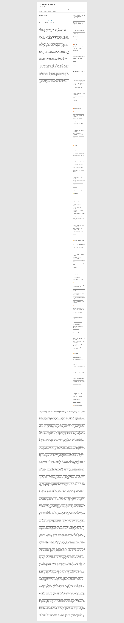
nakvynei (47, 565)
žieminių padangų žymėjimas (64, 411)
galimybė (53, 530)
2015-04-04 (47, 61)
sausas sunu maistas (67, 463)
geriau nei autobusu (62, 498)
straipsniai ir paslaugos (42, 555)
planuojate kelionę (77, 500)
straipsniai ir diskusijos (56, 551)
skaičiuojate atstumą (57, 501)
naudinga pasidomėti (72, 519)
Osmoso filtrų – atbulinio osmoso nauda (79, 391)
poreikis (77, 581)
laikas (82, 599)
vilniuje (40, 522)
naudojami (69, 594)
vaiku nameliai (53, 475)
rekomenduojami (50, 603)
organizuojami (63, 591)
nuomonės (77, 552)
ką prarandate (74, 499)
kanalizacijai (52, 526)
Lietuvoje (64, 580)
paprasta (77, 541)
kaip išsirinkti (50, 534)
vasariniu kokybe (65, 608)
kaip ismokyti (46, 471)
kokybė (69, 527)
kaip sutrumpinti (61, 497)
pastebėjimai (54, 585)
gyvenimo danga (79, 518)
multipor (54, 493)
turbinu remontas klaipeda (47, 447)
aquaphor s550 (56, 427)
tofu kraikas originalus (75, 455)
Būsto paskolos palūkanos (77, 332)
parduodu (58, 595)
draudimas (40, 540)
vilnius (44, 522)
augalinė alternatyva (51, 461)
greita (66, 601)
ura (74, 587)
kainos (48, 522)
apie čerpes (50, 486)
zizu (45, 559)
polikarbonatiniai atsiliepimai (72, 464)
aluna (65, 471)
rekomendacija (77, 540)
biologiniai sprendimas (60, 515)
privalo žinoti (46, 518)
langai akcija (58, 66)
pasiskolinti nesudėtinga (75, 447)
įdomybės (47, 586)
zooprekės (75, 470)
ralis (56, 572)
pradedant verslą (60, 580)
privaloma (40, 573)
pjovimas (63, 592)
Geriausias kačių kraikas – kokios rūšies (78, 155)
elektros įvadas (71, 578)
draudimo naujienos (81, 541)
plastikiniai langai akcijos (48, 69)
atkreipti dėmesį (72, 498)
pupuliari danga (82, 519)
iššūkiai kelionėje (66, 497)
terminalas (80, 571)
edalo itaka (40, 462)
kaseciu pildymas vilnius (75, 478)
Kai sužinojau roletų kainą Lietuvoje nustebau (50, 20)
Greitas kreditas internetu (78, 322)
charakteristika (43, 534)
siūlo (71, 599)
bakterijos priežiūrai (41, 490)
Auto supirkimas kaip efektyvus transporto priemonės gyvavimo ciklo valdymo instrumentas (79, 115)
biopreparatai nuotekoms (59, 476)
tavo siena (63, 588)
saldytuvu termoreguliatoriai (79, 441)
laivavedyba (83, 591)
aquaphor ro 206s (43, 428)
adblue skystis (47, 441)
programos (67, 486)
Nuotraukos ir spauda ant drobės (78, 78)
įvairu (56, 586)
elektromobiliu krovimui (45, 456)
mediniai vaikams (48, 475)
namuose (69, 602)
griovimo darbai (72, 492)
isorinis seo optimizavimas (45, 438)
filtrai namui (47, 419)
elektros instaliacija (49, 577)
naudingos (55, 536)
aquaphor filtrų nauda (51, 424)
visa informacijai (46, 556)
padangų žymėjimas (50, 411)
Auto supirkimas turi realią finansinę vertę (79, 378)
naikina (40, 526)
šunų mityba (79, 469)
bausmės (40, 529)
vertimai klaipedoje (68, 545)
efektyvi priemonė (58, 514)
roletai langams (46, 73)
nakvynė (47, 563)
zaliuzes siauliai (48, 83)
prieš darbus (66, 535)
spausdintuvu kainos (58, 479)
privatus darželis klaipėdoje (43, 484)
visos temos (60, 555)
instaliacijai (81, 574)
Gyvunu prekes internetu (77, 108)
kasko (75, 523)
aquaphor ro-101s (52, 425)
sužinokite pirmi (41, 556)
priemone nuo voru (71, 428)
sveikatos (69, 523)
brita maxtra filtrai (61, 471)
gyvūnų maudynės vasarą (73, 469)
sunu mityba (50, 462)
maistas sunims (46, 469)
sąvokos (82, 529)
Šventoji (83, 566)
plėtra (51, 572)
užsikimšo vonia (69, 514)
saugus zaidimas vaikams (56, 439)
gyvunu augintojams (70, 460)
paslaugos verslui (62, 551)
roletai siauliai (54, 75)
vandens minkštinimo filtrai (70, 419)
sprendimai (63, 603)
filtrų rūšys (69, 411)
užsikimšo (54, 514)
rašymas (48, 562)
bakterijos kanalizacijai (49, 439)
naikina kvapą (54, 515)
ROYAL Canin (75, 364)
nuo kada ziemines (70, 439)
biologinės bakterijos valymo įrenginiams (46, 594)
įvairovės (44, 586)
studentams (77, 573)
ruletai (54, 79)
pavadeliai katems (46, 463)
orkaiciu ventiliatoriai (53, 442)
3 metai (61, 511)
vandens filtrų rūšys (64, 418)
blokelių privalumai (64, 508)
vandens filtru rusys (42, 425)
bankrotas (43, 512)
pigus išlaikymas (69, 513)
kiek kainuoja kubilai (74, 433)
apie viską (64, 550)
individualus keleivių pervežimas (70, 522)
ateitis (71, 585)
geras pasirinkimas (41, 518)
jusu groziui (67, 543)
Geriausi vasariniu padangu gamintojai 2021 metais (49, 455)
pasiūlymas (56, 563)
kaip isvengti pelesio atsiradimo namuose (62, 431)
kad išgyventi (77, 555)
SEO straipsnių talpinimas (47, 5)
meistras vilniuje (79, 456)
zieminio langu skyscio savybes (66, 440)
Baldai (43, 9)
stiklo (61, 592)
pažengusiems (72, 572)
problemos (43, 595)
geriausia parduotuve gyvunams (73, 462)
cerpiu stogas (82, 485)
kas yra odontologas (55, 471)
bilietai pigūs (48, 548)
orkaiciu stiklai (65, 442)
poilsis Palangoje (53, 549)
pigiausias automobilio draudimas (47, 497)
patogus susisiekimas (51, 501)
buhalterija (59, 548)
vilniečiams (76, 591)
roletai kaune (56, 72)
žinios (78, 587)
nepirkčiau (47, 535)
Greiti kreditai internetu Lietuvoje (78, 330)
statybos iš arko (57, 491)
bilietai (77, 549)
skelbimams (75, 550)
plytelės (46, 603)
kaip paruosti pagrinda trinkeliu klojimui (72, 491)
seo (83, 479)
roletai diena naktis (64, 71)
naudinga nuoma (44, 599)
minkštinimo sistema (61, 412)
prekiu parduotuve (80, 462)
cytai (57, 542)
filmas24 (62, 542)
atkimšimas (73, 514)
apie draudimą (49, 600)
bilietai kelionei (60, 552)
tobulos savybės (64, 519)
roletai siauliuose (58, 75)
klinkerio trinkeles (49, 476)
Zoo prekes (75, 44)
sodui (67, 468)
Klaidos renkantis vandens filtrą (77, 118)
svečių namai (77, 570)
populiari (66, 534)
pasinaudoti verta (66, 512)
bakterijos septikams (80, 489)
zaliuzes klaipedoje (51, 82)
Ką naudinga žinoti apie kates (77, 48)
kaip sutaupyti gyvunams (53, 460)
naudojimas (47, 536)
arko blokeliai (59, 506)
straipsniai (40, 467)
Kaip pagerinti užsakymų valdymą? (78, 87)
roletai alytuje (50, 71)
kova (45, 536)
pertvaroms (40, 584)
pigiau (78, 593)
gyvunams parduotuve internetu (64, 462)
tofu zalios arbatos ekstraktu (67, 455)
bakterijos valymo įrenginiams (65, 544)
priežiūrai (47, 528)
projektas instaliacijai (80, 577)
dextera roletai (57, 65)
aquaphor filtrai (76, 421)
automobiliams (44, 551)
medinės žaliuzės (60, 67)
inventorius (60, 594)
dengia (64, 533)
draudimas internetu (78, 596)
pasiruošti (52, 541)
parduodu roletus (43, 68)
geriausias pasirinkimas (46, 504)
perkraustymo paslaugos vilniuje (72, 456)
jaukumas (59, 535)
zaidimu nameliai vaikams (59, 478)
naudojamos (75, 537)
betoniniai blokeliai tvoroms (68, 506)
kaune (66, 520)
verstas (73, 533)
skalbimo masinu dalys (69, 454)
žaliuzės (52, 81)
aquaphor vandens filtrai (70, 421)
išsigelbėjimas (65, 511)
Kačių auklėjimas (75, 50)
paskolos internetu (81, 447)
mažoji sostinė (56, 521)
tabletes (72, 505)
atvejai (81, 530)
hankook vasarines (41, 609)
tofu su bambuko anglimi (60, 455)
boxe (63, 584)
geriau (74, 500)
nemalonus (55, 527)
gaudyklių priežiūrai (65, 507)
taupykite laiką (51, 513)
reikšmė (66, 572)
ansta (59, 542)
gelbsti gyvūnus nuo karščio (65, 469)
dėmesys (45, 520)
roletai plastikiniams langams (62, 74)
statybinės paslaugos (80, 493)
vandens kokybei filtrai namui (54, 417)
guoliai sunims (82, 457)
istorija (83, 592)
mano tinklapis (61, 584)
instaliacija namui (74, 577)
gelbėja (62, 599)
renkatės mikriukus (63, 501)
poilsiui (72, 565)
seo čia (59, 556)
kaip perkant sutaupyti (56, 462)
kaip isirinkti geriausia (46, 477)
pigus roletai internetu (57, 68)
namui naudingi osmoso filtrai (81, 413)
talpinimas (47, 523)
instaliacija (53, 577)
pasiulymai (60, 550)
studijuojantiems (73, 573)
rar (82, 563)
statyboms (54, 587)
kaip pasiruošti (44, 499)
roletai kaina (44, 40)
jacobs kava (48, 545)
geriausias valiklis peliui (74, 435)
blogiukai (82, 562)
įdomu (52, 591)
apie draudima (48, 551)
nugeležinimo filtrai (56, 428)
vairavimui (58, 559)
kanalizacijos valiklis (57, 564)
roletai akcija (46, 71)
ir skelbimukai (62, 556)
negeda (74, 544)
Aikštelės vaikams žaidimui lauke (79, 240)
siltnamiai (79, 446)
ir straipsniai (71, 551)
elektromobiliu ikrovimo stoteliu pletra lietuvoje (52, 434)
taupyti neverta (77, 519)
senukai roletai (58, 79)
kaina (67, 519)
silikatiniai (76, 603)
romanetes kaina (50, 79)
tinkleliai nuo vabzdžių (51, 80)
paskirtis (40, 508)
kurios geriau (58, 518)
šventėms (40, 599)
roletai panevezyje (51, 74)
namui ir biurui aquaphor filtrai (75, 425)
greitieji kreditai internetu (65, 448)
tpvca (73, 581)
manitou (82, 543)
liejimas (43, 596)
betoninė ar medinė (75, 507)
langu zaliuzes (47, 67)
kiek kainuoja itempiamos (54, 446)
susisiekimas (73, 521)
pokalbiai (56, 555)
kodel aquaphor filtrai (46, 426)
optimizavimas (66, 579)
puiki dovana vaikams (82, 431)
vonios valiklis (76, 505)
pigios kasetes (80, 544)
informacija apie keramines (68, 518)
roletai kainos (47, 72)
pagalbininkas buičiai (70, 504)
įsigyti (56, 534)
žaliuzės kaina (61, 81)
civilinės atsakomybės (79, 523)
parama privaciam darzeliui (78, 442)
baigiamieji (59, 573)
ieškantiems (44, 600)
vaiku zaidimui (72, 440)
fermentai (74, 536)
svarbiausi (76, 599)
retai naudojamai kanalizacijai (73, 489)
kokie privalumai (70, 508)
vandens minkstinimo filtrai (49, 428)
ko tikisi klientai (69, 490)
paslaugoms (48, 558)
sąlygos (73, 599)
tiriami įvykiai (49, 529)
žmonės (64, 541)
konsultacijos (67, 557)
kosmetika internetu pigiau (54, 482)
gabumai (82, 572)
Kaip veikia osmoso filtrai (76, 121)
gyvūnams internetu (53, 470)
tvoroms (83, 507)
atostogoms (46, 541)
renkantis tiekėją (83, 500)
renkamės (47, 527)
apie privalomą (60, 529)
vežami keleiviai (74, 497)
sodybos (62, 559)
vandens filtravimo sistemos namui (68, 416)
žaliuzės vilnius (57, 83)
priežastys (81, 528)
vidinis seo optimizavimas (53, 438)
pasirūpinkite (44, 533)
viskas (76, 584)
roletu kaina (62, 76)
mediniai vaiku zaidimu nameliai (43, 478)
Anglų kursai (57, 9)
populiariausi (40, 600)
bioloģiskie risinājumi (78, 440)
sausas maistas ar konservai (68, 449)
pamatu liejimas (54, 492)
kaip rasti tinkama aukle (77, 484)
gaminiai (76, 533)
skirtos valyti (69, 540)
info (48, 460)
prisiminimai (53, 573)
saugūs (83, 600)
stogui (62, 533)
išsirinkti (69, 535)
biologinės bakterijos (74, 467)
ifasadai (67, 595)
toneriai (70, 478)
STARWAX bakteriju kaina (81, 476)
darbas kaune (69, 520)
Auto (39, 9)
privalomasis (68, 529)
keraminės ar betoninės (52, 518)
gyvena (70, 591)
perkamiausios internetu (59, 470)
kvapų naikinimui (70, 536)
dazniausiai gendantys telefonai (75, 432)
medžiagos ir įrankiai (65, 596)
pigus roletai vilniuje (63, 68)
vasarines (75, 607)
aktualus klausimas (44, 515)
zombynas (80, 563)
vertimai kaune (63, 545)
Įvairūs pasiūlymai (48, 64)
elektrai (76, 574)
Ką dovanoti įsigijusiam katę (77, 362)
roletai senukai (49, 75)
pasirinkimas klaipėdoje (76, 483)
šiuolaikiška (43, 580)
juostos (68, 559)
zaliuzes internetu (55, 81)
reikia (72, 537)
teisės (80, 550)
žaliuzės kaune (41, 82)
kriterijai (68, 500)
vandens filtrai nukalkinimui (79, 412)
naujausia (60, 585)
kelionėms (69, 549)
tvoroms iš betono (49, 506)
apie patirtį (82, 551)
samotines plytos (77, 492)
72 (59, 588)
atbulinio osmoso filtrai (54, 413)
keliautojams (44, 558)
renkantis (50, 535)
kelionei (50, 541)
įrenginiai (72, 527)
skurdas (74, 542)
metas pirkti (68, 530)
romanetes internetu (45, 79)
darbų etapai (50, 574)
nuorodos (70, 461)
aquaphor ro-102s (57, 425)
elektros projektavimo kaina (42, 578)
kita (74, 584)
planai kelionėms (72, 556)
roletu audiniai (54, 76)
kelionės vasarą (57, 498)
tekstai (54, 550)
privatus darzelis (76, 468)
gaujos (44, 592)
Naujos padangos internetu (78, 405)
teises (61, 572)
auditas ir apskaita (58, 544)
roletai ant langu (58, 71)
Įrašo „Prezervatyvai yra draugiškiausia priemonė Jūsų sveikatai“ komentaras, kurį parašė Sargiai (79, 289)
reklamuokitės (73, 555)
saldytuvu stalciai (41, 442)
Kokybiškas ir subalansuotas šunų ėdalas (79, 216)
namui (76, 528)
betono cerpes (41, 493)
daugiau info (53, 600)
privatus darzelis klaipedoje (44, 485)
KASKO (52, 9)
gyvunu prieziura (64, 460)
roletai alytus (54, 71)
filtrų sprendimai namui (76, 416)
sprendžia (78, 537)
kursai (78, 550)
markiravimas (47, 592)
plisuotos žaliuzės (61, 69)
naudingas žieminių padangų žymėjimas (49, 435)
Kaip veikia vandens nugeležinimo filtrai (78, 314)
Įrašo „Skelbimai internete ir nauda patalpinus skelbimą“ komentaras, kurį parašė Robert (78, 301)
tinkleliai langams (62, 79)
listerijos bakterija (58, 440)
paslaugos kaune (51, 521)
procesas (65, 499)
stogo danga (54, 476)
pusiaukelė (46, 573)
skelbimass (44, 545)
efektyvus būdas (56, 500)
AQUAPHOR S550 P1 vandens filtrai (78, 396)
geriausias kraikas (66, 470)
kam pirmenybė (68, 498)
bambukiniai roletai (51, 65)
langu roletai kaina (42, 67)
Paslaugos (40, 11)
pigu (80, 566)
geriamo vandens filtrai (62, 427)
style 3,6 (82, 471)
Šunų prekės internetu (76, 277)
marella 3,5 (75, 471)
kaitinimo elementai (46, 442)
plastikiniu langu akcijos (55, 69)
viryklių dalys (64, 454)
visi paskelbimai (58, 558)
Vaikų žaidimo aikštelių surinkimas (78, 231)
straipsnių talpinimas (80, 506)
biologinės (57, 540)
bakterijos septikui (61, 485)
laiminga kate (59, 447)
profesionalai (51, 595)
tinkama (47, 533)
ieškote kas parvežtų (42, 498)
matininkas (50, 485)
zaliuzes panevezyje (62, 82)
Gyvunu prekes (76, 193)
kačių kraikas (43, 470)
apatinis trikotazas (41, 482)
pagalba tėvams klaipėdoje (53, 483)
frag (84, 563)
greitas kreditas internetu (57, 448)
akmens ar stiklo (56, 602)
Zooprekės (75, 145)
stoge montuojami (49, 530)
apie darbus (75, 595)
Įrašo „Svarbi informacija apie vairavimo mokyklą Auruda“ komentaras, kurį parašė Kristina (79, 297)
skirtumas (54, 570)
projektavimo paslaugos (59, 578)
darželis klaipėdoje (69, 483)
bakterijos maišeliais (65, 489)
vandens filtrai (82, 420)
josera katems (67, 457)
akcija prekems (71, 470)
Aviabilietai (62, 9)
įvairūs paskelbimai (68, 550)
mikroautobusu (43, 523)
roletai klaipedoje (41, 73)
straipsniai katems (54, 447)
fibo (60, 493)
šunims (75, 460)
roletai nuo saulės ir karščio (64, 73)
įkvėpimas (40, 580)
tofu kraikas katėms (49, 472)
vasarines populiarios (77, 608)
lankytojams (40, 588)
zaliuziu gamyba (62, 83)
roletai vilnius (43, 76)
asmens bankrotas (69, 511)
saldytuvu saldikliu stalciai (65, 441)
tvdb (39, 565)
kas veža (77, 497)
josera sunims (72, 457)
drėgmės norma (44, 602)
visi (42, 593)
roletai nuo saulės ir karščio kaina (43, 74)
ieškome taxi (67, 521)
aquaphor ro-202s (71, 426)
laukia (75, 581)
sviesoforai (53, 572)
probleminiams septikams (58, 489)
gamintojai (55, 533)
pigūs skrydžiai (56, 584)
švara (39, 527)
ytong (57, 493)
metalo (51, 592)
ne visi (69, 537)
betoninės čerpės (81, 508)
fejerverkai (47, 467)
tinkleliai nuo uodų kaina (44, 80)
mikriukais (46, 501)
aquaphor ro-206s (41, 427)
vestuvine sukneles (41, 542)
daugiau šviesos (70, 534)
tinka (46, 601)
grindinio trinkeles (50, 493)
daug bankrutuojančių (72, 512)
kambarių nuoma (59, 566)
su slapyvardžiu (64, 555)
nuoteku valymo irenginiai (48, 566)
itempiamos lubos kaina (47, 446)
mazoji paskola (56, 456)
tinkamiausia (52, 520)
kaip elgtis (52, 511)
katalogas (57, 550)
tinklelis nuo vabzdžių (63, 80)
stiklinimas (53, 548)
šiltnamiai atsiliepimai (79, 464)
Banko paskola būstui (76, 329)
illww (50, 543)
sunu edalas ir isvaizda (45, 462)
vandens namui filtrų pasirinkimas (63, 417)
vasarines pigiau (60, 608)
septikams (48, 479)
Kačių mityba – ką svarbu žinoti (77, 58)
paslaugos (58, 499)
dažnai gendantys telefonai (81, 433)
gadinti (59, 537)
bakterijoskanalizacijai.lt (78, 482)
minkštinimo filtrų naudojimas (54, 412)
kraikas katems (79, 470)
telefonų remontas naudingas (60, 432)
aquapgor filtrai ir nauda (63, 424)
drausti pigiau (66, 600)
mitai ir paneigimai (69, 499)
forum (82, 584)
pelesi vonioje (81, 477)
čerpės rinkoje (74, 518)
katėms (77, 460)
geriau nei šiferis (77, 513)
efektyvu (81, 537)
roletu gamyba (58, 76)
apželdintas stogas (67, 603)
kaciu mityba (60, 456)
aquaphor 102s (78, 427)
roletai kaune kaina (61, 72)
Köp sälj (45, 11)
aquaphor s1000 (67, 425)
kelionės (72, 523)
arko (62, 493)
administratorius (60, 513)
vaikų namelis (60, 472)
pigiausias (40, 521)
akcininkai (71, 542)
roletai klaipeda (66, 72)
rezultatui (45, 562)
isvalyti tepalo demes (75, 449)
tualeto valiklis (52, 479)
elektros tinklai (44, 577)
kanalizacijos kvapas (80, 467)
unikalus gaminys (41, 514)
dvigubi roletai (61, 65)
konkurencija (63, 521)
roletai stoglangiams (64, 75)
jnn (83, 564)
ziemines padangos (56, 453)
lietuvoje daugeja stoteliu (62, 434)
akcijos (50, 523)
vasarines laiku (79, 607)
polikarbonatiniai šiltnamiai (59, 464)
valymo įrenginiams (44, 479)
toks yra (78, 520)
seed (68, 542)
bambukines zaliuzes (45, 65)
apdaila (63, 595)
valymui (57, 537)
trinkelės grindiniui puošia (50, 491)
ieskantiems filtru (51, 467)
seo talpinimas (44, 549)
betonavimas (79, 595)
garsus (71, 544)
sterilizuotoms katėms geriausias (66, 433)
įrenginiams (51, 536)
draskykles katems (43, 449)
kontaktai (60, 461)
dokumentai (63, 486)
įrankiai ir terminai (51, 500)
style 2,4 (79, 471)
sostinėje (58, 570)
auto (66, 549)
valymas (83, 601)
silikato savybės (81, 603)
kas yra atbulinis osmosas (73, 413)
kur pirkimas (72, 594)
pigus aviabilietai (53, 545)
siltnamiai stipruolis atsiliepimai (77, 439)
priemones (53, 540)
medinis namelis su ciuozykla (60, 449)
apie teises (83, 549)
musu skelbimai (78, 542)
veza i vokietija (41, 497)
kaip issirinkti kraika (58, 469)
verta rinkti (65, 599)
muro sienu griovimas (80, 479)
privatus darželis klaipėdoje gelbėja (62, 483)
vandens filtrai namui (52, 418)
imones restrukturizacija (64, 479)
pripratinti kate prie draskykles (51, 449)
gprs (41, 565)
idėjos (84, 593)
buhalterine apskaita (53, 441)
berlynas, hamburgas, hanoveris (49, 498)
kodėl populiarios (77, 498)
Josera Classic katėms (76, 355)
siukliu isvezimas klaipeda (59, 475)
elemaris (41, 472)
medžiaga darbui (55, 574)
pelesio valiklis (77, 477)
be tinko (78, 594)
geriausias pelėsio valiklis (45, 431)
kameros (46, 529)
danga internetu (82, 602)
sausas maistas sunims (44, 460)
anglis (65, 490)
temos (66, 573)
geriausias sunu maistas (52, 469)
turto (59, 523)
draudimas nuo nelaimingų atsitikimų (52, 581)
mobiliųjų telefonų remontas (57, 433)
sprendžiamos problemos (42, 528)
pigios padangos (69, 450)
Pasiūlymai (80, 9)
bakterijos (66, 485)
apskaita (63, 548)
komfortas (40, 533)
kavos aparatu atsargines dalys (57, 454)
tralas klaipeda (78, 475)
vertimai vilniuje (58, 545)
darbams (69, 596)
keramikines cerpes (82, 492)
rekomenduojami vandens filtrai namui (44, 418)
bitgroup (58, 543)
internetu (64, 529)
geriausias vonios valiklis (42, 434)
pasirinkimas (80, 507)
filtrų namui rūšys (58, 418)
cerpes (63, 506)
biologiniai (69, 528)
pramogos (40, 570)
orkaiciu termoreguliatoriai (70, 442)
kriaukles (66, 438)
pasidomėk (82, 586)
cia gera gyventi (76, 543)
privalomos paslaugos (55, 529)
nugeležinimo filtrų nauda (78, 419)
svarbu (50, 537)
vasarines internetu (64, 607)
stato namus (58, 492)
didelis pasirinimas (58, 519)
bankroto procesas (78, 512)
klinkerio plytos (52, 477)
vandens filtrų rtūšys (71, 417)
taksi (76, 521)
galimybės (76, 579)
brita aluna (68, 471)
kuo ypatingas (82, 463)
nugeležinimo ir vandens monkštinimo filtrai (66, 420)
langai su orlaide (62, 66)
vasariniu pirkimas (49, 608)
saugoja (80, 540)
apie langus (40, 550)
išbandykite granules (55, 507)
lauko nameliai (68, 472)
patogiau (71, 500)
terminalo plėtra (74, 571)
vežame (70, 497)
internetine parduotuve (44, 411)
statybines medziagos (73, 493)
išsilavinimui (46, 574)
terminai (74, 530)
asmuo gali (80, 511)
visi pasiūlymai (69, 555)
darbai (84, 573)
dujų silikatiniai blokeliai (74, 490)
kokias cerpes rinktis (47, 490)
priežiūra (62, 536)
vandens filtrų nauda (41, 413)
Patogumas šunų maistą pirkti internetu (79, 366)
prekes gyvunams (59, 460)
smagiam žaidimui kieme (42, 432)
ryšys (56, 601)
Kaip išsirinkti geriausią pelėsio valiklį (78, 30)
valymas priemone (41, 507)
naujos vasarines (55, 608)
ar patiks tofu (46, 461)
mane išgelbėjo (71, 562)
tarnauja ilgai (70, 507)
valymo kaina (63, 537)
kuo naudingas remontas (59, 435)
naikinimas (79, 535)
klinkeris (55, 477)
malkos (63, 490)
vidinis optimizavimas (69, 447)
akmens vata (68, 493)
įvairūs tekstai (67, 551)
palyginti (79, 599)
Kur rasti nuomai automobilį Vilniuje (78, 139)
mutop (66, 588)
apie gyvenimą (52, 552)
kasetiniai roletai (49, 66)
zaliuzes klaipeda (45, 82)
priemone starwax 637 (67, 476)
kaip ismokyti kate (77, 463)
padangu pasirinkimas (68, 453)
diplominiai (69, 573)
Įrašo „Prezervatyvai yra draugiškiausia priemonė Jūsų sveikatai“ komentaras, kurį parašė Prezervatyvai (79, 293)
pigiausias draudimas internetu (69, 564)
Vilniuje (53, 565)
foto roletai (65, 65)
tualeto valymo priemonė (81, 505)
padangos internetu (52, 450)
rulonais (51, 507)
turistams (69, 565)
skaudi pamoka (55, 513)
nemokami (61, 562)
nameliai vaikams (72, 472)
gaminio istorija (58, 504)
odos (66, 592)
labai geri (57, 562)
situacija (55, 526)
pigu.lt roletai (48, 68)
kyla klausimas (78, 514)
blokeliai (65, 493)
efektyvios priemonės (52, 528)
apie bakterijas (48, 526)
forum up (73, 585)
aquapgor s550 (63, 425)
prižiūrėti (83, 536)
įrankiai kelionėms (58, 557)
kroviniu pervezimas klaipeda (71, 475)
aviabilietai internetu (49, 564)
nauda (83, 526)
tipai (74, 527)
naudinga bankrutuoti (45, 513)
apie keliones (79, 551)
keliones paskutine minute (42, 544)
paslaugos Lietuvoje (59, 486)
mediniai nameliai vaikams (51, 478)
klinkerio (47, 534)
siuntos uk (43, 565)
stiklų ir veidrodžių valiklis (42, 506)
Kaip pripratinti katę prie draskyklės (78, 51)
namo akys (56, 530)
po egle (81, 534)
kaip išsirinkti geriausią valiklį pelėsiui (74, 431)
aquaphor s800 (47, 425)
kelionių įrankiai (51, 556)
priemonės (60, 507)
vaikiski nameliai (82, 472)
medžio (68, 592)
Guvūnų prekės (76, 353)
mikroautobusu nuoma (55, 523)
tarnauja (77, 536)
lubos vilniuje (75, 446)
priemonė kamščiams (77, 504)
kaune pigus (43, 521)
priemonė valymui (46, 507)
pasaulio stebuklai (53, 543)
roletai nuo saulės (57, 73)
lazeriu (79, 592)
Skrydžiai (47, 9)
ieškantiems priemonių (55, 485)
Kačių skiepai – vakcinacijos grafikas (78, 46)
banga (58, 572)
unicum (66, 584)
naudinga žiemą (61, 530)
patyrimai (81, 555)
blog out (73, 587)
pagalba (50, 511)
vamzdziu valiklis (68, 505)
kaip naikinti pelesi (72, 477)
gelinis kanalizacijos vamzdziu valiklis (44, 489)
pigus (70, 521)
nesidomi (77, 600)
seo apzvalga (69, 438)
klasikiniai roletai (54, 66)
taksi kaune (81, 520)
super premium (47, 457)
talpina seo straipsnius (64, 563)
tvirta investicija (44, 508)
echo (57, 591)
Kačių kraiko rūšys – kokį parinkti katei (78, 153)
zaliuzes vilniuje (53, 83)
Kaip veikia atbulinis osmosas (77, 312)
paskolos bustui (51, 456)
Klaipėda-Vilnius (58, 599)
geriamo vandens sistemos (42, 421)
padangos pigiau (54, 566)
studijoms (79, 572)
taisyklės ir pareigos (82, 497)
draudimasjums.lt (56, 522)
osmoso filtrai (44, 412)
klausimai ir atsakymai (77, 529)
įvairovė (49, 591)
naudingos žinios (67, 556)
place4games (83, 542)
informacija (78, 499)
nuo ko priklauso (54, 499)
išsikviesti (59, 521)
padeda (58, 526)
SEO (76, 9)
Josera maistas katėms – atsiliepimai (78, 359)
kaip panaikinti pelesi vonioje (61, 477)
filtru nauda (59, 467)
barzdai (46, 596)
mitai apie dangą (41, 486)
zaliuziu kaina (66, 83)
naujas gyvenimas (57, 511)
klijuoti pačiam (52, 602)
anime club (67, 586)
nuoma (56, 548)
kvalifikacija (66, 591)
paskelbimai (80, 549)
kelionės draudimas (63, 523)
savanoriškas (70, 541)
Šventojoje (66, 565)
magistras (81, 573)
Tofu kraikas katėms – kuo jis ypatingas (78, 157)
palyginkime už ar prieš (64, 504)
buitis (80, 438)
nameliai (64, 472)
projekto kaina (75, 578)
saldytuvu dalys (75, 454)
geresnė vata (66, 602)
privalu (68, 572)
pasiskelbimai (56, 552)
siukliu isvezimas (44, 476)
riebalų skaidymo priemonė (58, 520)
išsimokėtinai (73, 563)
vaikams (83, 438)
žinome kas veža (49, 499)
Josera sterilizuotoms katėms (77, 357)
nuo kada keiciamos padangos (49, 453)
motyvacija (68, 593)
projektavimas (70, 566)
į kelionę (51, 555)
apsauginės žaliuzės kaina (64, 64)
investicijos (80, 593)
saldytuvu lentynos (72, 441)
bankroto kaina (57, 512)
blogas (44, 526)
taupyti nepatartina (49, 519)
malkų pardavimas (58, 490)
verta (82, 540)
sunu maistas (51, 457)
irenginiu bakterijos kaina (73, 476)
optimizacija (53, 579)
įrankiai (73, 579)
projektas (40, 577)
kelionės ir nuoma (53, 599)
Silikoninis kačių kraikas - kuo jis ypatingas (79, 213)
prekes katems (57, 463)
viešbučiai (50, 565)
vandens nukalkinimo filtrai (76, 420)
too (43, 543)
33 (56, 588)
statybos (46, 492)
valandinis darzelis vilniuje (61, 457)
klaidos (80, 581)
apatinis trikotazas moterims (70, 482)
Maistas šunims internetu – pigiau (78, 279)
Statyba (54, 11)
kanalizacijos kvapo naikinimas (65, 492)
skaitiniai (45, 587)
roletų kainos (66, 76)
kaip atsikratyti (63, 527)
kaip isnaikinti (67, 477)
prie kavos (41, 587)
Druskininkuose (41, 571)
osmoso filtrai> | (80, 411)
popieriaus (58, 592)
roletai (43, 71)
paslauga (83, 530)
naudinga (63, 534)
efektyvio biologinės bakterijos (58, 468)
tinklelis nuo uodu (57, 80)
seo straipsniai (63, 564)
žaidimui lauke (77, 472)
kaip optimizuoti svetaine (60, 438)
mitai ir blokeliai (55, 603)
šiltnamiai (80, 468)
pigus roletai (52, 68)
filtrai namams (45, 416)
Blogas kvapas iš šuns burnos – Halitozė (79, 56)
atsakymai (59, 603)
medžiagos (67, 533)
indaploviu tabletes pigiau (42, 505)
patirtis (74, 508)
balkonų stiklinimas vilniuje (74, 545)
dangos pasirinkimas (52, 504)
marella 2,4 (71, 471)
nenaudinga (45, 593)
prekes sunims (62, 463)
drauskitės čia (55, 556)
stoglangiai (76, 522)
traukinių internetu (43, 548)
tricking (43, 559)
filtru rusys (42, 471)
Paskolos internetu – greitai (77, 324)
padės (55, 541)
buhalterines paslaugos (71, 485)
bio (77, 526)
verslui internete (61, 579)
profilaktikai (75, 562)
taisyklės (53, 555)
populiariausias (41, 530)
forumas (44, 588)
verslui (73, 580)
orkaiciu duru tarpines (59, 442)
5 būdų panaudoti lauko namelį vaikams (79, 242)
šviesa (72, 530)
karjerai (43, 573)
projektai (43, 566)
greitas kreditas (52, 448)
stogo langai (80, 522)
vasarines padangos (62, 453)
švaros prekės (51, 522)
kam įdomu (75, 551)
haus (59, 493)
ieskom (66, 542)
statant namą (62, 518)
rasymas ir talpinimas (52, 607)
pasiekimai (73, 591)
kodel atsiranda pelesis (52, 440)
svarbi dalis (77, 530)
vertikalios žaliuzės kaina (46, 81)
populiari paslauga (55, 497)
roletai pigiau (56, 74)
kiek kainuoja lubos (61, 446)
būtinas (63, 600)
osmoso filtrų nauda (47, 413)
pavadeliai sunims (52, 463)
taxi (45, 522)
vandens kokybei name (78, 417)
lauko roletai (51, 67)
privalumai (79, 533)
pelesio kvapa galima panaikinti (64, 428)
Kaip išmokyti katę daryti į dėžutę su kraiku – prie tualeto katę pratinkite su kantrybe (78, 64)
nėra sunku (48, 599)
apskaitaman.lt (76, 486)
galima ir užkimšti (64, 514)
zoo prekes (44, 472)
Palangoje (56, 565)
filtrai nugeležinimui (74, 411)
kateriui (59, 591)
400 (81, 592)
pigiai (60, 595)
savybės (55, 595)
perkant (40, 603)
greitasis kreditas (46, 448)
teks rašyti (49, 573)
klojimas (54, 534)
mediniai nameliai (55, 472)
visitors (40, 564)
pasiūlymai (50, 586)
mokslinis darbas (43, 572)
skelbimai (67, 552)
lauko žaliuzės (55, 67)
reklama (45, 585)
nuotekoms (79, 526)
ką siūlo (47, 521)
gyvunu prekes (63, 447)
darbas (78, 571)
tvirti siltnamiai (65, 464)
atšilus (80, 600)
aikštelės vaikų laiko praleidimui (51, 432)
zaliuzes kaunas (65, 81)
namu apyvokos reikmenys (75, 438)
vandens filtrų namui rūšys (46, 417)
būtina (61, 593)
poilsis (60, 563)
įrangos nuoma (49, 492)
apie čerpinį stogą (46, 486)
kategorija (77, 563)
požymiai (44, 530)
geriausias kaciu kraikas (67, 432)
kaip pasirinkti (50, 515)
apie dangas (59, 534)
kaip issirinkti (53, 464)
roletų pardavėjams (65, 31)
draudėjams (47, 555)
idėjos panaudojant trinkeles (42, 491)
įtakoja (76, 534)
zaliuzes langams (56, 82)
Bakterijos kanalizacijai (69, 9)
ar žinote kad (73, 602)
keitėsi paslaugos (74, 520)
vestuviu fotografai (73, 479)
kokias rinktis (82, 504)
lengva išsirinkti (82, 513)
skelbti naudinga (46, 511)
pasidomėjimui (82, 587)
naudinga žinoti (55, 508)
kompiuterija (52, 557)
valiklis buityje (40, 477)
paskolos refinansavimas (78, 448)
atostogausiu (48, 544)
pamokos (67, 580)
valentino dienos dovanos (62, 482)
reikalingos (64, 562)
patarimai (54, 486)
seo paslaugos (50, 542)
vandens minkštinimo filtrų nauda (49, 420)
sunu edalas (55, 457)
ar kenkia (59, 527)
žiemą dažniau (73, 515)
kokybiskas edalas (41, 463)
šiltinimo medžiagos (81, 490)
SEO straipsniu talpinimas (78, 111)
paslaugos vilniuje (77, 485)
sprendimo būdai (61, 528)
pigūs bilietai (48, 549)
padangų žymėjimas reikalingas (71, 434)
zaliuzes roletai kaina (43, 83)
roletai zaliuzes (47, 76)
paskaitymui (69, 587)
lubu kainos (65, 446)
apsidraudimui (73, 549)
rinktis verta (50, 514)
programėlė (82, 521)
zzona (48, 543)
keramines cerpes (53, 490)
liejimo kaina (73, 596)
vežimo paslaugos (53, 596)
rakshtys (43, 591)
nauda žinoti (48, 520)
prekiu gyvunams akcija (42, 464)
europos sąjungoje (75, 511)
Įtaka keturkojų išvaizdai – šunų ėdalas (78, 372)
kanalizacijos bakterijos (42, 468)
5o (40, 543)
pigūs (39, 548)
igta (39, 543)
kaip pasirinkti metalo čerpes (70, 501)
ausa (79, 543)
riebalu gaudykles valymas (79, 515)
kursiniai (43, 574)
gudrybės (73, 570)
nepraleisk (78, 586)
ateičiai (83, 581)
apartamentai (60, 565)
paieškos (55, 593)
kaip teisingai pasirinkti (45, 500)
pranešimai (65, 587)
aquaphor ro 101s (72, 427)
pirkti (56, 535)
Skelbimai (49, 11)
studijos (57, 573)
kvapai (82, 535)
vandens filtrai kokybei (50, 416)
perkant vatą (43, 603)
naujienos (66, 461)
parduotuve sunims (53, 606)
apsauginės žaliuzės (57, 64)
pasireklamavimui (41, 552)
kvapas (50, 527)
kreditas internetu (71, 448)
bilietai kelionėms (73, 548)
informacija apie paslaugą (62, 491)
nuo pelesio (66, 484)
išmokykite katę (65, 456)
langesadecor (71, 543)
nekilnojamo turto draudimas (68, 581)
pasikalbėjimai (63, 586)
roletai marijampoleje (52, 73)
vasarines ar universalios (45, 607)
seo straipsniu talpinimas (62, 421)
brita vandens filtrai (71, 468)
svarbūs (42, 562)
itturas (76, 544)
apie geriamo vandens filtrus (65, 413)
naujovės (54, 586)
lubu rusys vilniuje (70, 446)
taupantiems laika (44, 608)
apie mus (63, 461)
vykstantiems (72, 529)
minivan (46, 543)
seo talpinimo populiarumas (75, 606)
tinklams (76, 566)
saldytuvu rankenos (58, 441)
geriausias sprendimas (49, 508)
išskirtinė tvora (74, 506)
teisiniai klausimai (53, 558)
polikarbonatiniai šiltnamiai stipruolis (44, 440)
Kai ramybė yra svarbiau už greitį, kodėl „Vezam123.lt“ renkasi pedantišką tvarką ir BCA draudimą (79, 84)
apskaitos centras (53, 544)
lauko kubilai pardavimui (78, 428)
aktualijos (59, 587)
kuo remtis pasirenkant (78, 501)
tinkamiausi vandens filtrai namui (58, 416)
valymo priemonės (54, 506)
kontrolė (43, 529)
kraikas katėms (48, 470)
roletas (51, 76)
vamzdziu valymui (51, 489)
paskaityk (48, 587)
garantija (52, 580)
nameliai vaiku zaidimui (42, 475)
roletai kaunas (52, 72)
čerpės (45, 514)
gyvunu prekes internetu (81, 461)
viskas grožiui (63, 557)
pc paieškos (49, 596)
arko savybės (73, 603)
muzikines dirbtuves (62, 543)
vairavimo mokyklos (76, 565)
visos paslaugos (63, 558)
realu (43, 585)
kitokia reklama (80, 556)
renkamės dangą (41, 520)
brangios (74, 541)
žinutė (48, 601)
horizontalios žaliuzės (43, 66)
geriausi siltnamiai (48, 464)
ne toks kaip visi (63, 505)
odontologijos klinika (41, 457)
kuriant (64, 594)
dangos (47, 514)
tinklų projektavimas (52, 578)
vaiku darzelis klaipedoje (45, 483)
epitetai (60, 500)
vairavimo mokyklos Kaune (64, 571)
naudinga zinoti (82, 608)
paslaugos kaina (75, 558)
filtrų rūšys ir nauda (67, 412)
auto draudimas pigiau (62, 522)
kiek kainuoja (71, 486)
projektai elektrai (65, 577)
